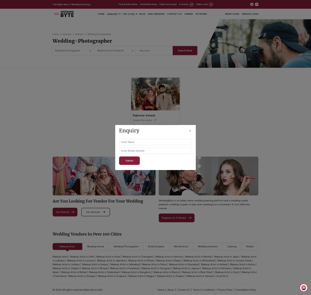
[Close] (190, 131)
